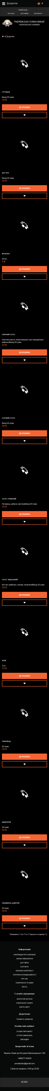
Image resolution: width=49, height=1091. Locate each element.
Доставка (24, 13)
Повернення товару (24, 1003)
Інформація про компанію (25, 955)
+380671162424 (24, 1058)
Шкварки (6, 822)
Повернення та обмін (24, 983)
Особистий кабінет (24, 1031)
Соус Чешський (10, 580)
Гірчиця (6, 92)
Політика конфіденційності (24, 975)
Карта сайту (24, 1007)
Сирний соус (8, 334)
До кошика (24, 107)
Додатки (10, 36)
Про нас (11, 13)
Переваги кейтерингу (24, 971)
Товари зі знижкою (24, 1019)
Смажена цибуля (10, 903)
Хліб (4, 660)
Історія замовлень (24, 1035)
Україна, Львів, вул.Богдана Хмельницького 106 (24, 1053)
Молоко (6, 254)
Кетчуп (5, 173)
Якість (24, 987)
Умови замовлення (24, 959)
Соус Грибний (9, 499)
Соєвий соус (8, 418)
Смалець (6, 741)
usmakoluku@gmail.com (24, 1063)
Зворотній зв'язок (25, 999)
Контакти (38, 13)
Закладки (24, 1039)
